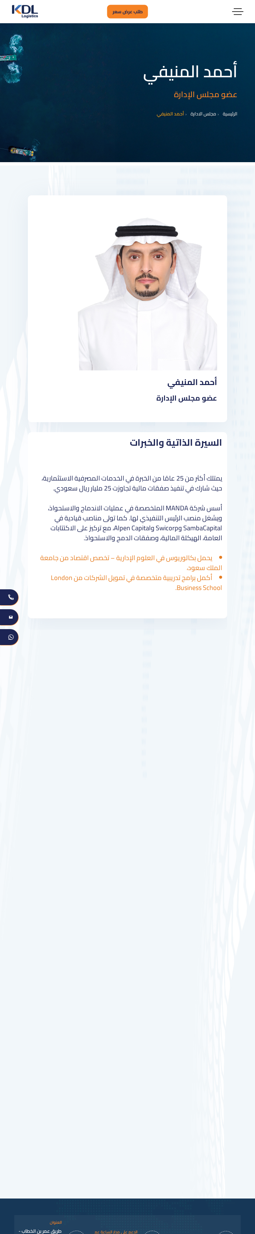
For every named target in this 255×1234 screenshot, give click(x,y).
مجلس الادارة (203, 113)
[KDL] (25, 11)
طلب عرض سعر (128, 11)
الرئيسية (230, 113)
